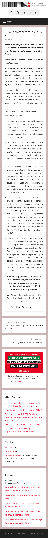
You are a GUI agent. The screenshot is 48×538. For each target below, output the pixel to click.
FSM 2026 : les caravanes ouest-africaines (23, 424)
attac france (10, 447)
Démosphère (10, 451)
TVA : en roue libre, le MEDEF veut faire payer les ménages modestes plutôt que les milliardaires (24, 417)
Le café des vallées (13, 455)
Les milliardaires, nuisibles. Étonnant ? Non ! (23, 410)
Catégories (8, 480)
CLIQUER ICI (19, 381)
